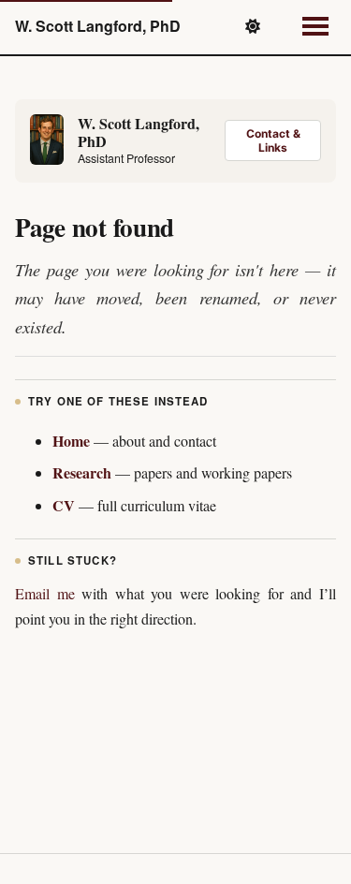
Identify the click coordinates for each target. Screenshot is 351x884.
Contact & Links (273, 140)
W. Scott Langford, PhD (98, 26)
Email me (45, 593)
